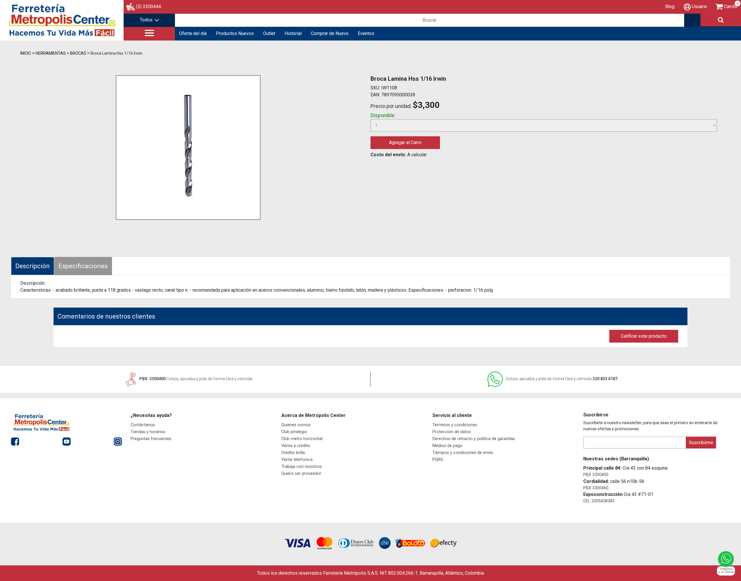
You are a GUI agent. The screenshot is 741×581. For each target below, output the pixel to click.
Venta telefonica (297, 459)
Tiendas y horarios (148, 431)
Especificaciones (83, 266)
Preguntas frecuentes (151, 438)
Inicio (25, 53)
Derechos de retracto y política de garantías (473, 438)
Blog (669, 6)
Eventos (366, 33)
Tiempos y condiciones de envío (462, 452)
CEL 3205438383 (599, 501)
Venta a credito (295, 445)
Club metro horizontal (301, 438)
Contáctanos (143, 424)
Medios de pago (447, 445)
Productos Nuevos (235, 33)
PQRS (437, 459)
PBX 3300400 (595, 474)
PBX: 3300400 (195, 378)
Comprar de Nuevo (330, 33)
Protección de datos (451, 431)
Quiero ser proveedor (301, 473)
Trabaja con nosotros (301, 466)
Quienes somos (296, 424)
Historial (293, 33)
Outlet (269, 33)
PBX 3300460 (595, 488)
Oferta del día (193, 33)
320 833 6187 (561, 378)
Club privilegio (294, 431)
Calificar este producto (644, 336)
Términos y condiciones (454, 424)
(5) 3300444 (148, 6)
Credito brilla (293, 452)
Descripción (32, 266)
